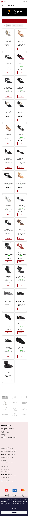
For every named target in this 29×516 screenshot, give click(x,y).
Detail (8, 49)
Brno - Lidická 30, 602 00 (6, 447)
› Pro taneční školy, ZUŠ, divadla (7, 428)
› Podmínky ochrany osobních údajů (8, 437)
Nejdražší (13, 25)
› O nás (2, 431)
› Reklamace (3, 434)
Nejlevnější (9, 25)
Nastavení (14, 508)
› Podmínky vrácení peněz (6, 435)
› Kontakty (3, 429)
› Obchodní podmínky (5, 432)
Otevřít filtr (14, 21)
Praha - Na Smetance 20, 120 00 (8, 454)
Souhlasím (14, 512)
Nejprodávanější (19, 25)
